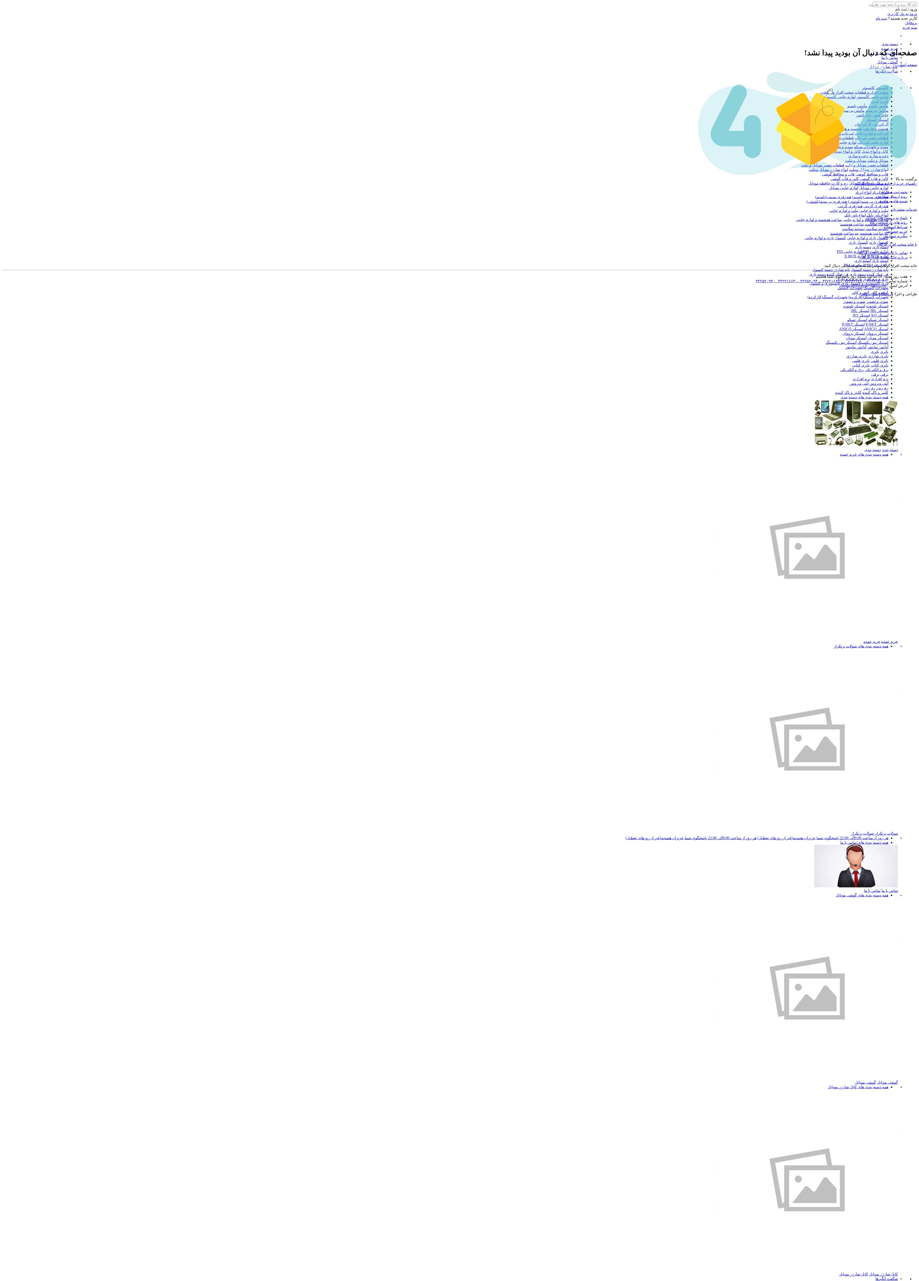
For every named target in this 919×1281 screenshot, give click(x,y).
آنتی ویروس (878, 383)
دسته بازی (880, 247)
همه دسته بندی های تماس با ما (864, 842)
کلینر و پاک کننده (875, 393)
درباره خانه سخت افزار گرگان (884, 257)
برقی (884, 374)
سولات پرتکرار (886, 833)
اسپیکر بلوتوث (877, 306)
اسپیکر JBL (879, 311)
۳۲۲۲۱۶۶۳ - (784, 281)
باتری (884, 352)
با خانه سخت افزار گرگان (897, 244)
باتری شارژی (878, 356)
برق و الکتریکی (876, 370)
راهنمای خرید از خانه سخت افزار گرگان (886, 183)
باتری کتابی (879, 365)
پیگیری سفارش (895, 236)
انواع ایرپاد (863, 192)
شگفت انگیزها (886, 1279)
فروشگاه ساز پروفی (877, 294)
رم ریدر (882, 388)
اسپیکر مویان (878, 338)
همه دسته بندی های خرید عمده (864, 454)
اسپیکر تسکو (878, 320)
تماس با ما (889, 58)
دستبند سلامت (877, 229)
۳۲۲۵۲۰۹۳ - (806, 281)
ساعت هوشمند (852, 224)
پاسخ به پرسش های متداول (886, 218)
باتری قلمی (879, 361)
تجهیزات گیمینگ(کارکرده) (868, 297)
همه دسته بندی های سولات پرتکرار (861, 646)
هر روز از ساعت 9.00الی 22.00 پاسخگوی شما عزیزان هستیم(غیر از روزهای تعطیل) (822, 838)
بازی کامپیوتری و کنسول (828, 283)
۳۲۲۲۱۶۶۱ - (829, 281)
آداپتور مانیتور (877, 347)
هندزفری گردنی (875, 206)
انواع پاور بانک (877, 215)
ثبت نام (881, 18)
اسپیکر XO (879, 315)
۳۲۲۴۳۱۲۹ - (851, 281)
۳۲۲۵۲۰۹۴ (764, 281)
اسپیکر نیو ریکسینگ (872, 342)
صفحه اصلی (907, 65)
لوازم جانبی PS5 (849, 251)
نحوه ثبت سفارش (894, 192)
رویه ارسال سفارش (892, 196)
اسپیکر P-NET (877, 324)
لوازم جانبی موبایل (873, 188)
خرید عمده (889, 642)
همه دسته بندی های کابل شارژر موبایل (858, 1087)
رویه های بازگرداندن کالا (889, 222)
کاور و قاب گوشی (874, 179)
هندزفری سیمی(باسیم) (870, 197)
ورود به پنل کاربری (902, 14)
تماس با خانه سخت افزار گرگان (882, 253)
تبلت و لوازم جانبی (873, 211)
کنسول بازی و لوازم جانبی (867, 238)
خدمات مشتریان (904, 209)
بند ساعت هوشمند (874, 233)
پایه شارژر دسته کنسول (869, 270)
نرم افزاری (879, 379)
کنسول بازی (858, 242)
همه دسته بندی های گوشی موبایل (862, 895)
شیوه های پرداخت (893, 201)
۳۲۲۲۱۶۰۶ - (873, 281)
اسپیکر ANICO (876, 329)
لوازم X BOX (855, 256)
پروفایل (911, 23)
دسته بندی (890, 44)
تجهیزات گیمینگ (875, 288)
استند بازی (880, 261)
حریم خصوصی (896, 231)
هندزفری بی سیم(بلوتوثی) (868, 201)
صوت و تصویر (877, 302)
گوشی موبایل (887, 62)
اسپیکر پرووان (877, 333)
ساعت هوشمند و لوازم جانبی (819, 220)
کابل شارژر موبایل (883, 67)
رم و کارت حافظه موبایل (828, 183)
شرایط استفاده (896, 227)
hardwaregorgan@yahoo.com (863, 285)
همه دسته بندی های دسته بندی (864, 397)
